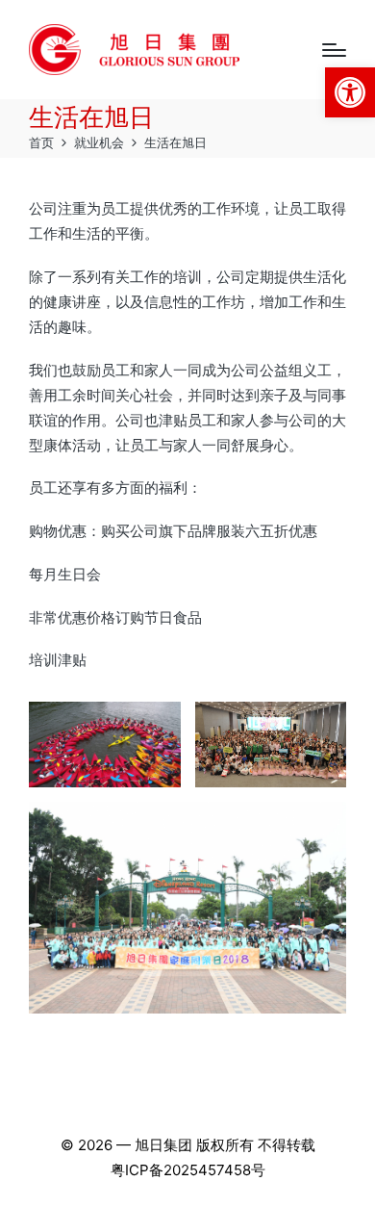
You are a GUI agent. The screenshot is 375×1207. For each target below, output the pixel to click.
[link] (350, 92)
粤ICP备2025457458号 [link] (188, 1170)
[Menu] (334, 50)
